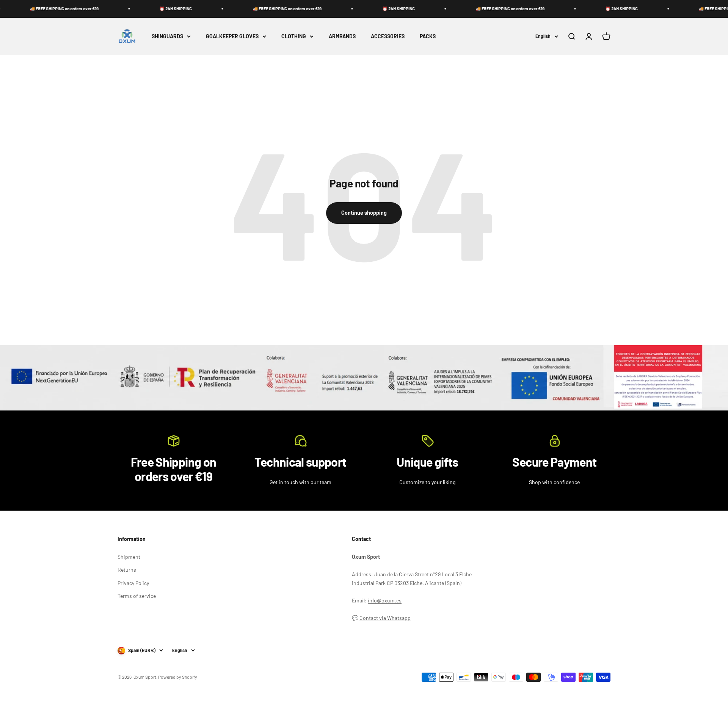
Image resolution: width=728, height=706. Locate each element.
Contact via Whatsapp (385, 618)
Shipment (129, 556)
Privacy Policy (133, 583)
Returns (127, 569)
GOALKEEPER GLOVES (232, 36)
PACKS (428, 36)
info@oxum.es (385, 600)
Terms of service (137, 596)
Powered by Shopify (177, 676)
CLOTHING (293, 36)
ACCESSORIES (388, 36)
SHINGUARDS (167, 36)
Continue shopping (364, 212)
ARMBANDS (342, 36)
